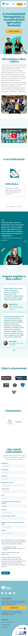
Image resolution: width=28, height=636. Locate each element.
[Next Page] (14, 350)
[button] (25, 4)
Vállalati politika (5, 624)
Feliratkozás (14, 608)
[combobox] (14, 4)
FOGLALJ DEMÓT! (14, 31)
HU (14, 4)
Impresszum (4, 627)
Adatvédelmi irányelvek (7, 622)
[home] (5, 4)
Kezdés (20, 4)
